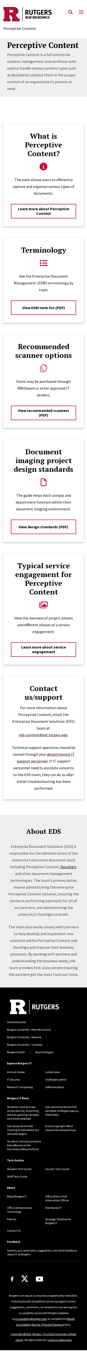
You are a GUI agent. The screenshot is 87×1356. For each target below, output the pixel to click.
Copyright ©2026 (21, 1334)
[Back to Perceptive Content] (27, 15)
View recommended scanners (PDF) (43, 412)
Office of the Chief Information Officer (57, 1198)
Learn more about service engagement (43, 649)
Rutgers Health (16, 1052)
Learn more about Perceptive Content (43, 211)
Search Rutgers (44, 1052)
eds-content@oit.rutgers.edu (43, 734)
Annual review (16, 1072)
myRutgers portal (55, 1079)
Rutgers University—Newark (24, 1037)
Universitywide (16, 1022)
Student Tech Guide (19, 1169)
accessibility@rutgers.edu (31, 1319)
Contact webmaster (59, 1340)
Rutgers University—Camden (25, 1044)
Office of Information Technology (19, 1209)
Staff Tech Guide (17, 1176)
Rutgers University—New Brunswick (29, 1029)
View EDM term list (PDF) (43, 307)
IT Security (13, 1079)
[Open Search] (70, 12)
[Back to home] (34, 1007)
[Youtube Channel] (39, 1279)
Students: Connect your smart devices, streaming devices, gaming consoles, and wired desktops (23, 1112)
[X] (25, 1279)
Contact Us (14, 1230)
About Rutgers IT (17, 1196)
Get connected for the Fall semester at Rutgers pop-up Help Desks (61, 1110)
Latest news (52, 1072)
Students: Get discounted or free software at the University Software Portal (24, 1145)
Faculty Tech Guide (57, 1169)
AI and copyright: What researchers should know (60, 1128)
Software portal (54, 1087)
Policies (11, 1219)
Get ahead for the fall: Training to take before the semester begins (23, 1130)
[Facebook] (12, 1279)
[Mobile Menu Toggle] (81, 12)
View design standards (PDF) (43, 526)
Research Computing (20, 1087)
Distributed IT (53, 1208)
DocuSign (68, 866)
